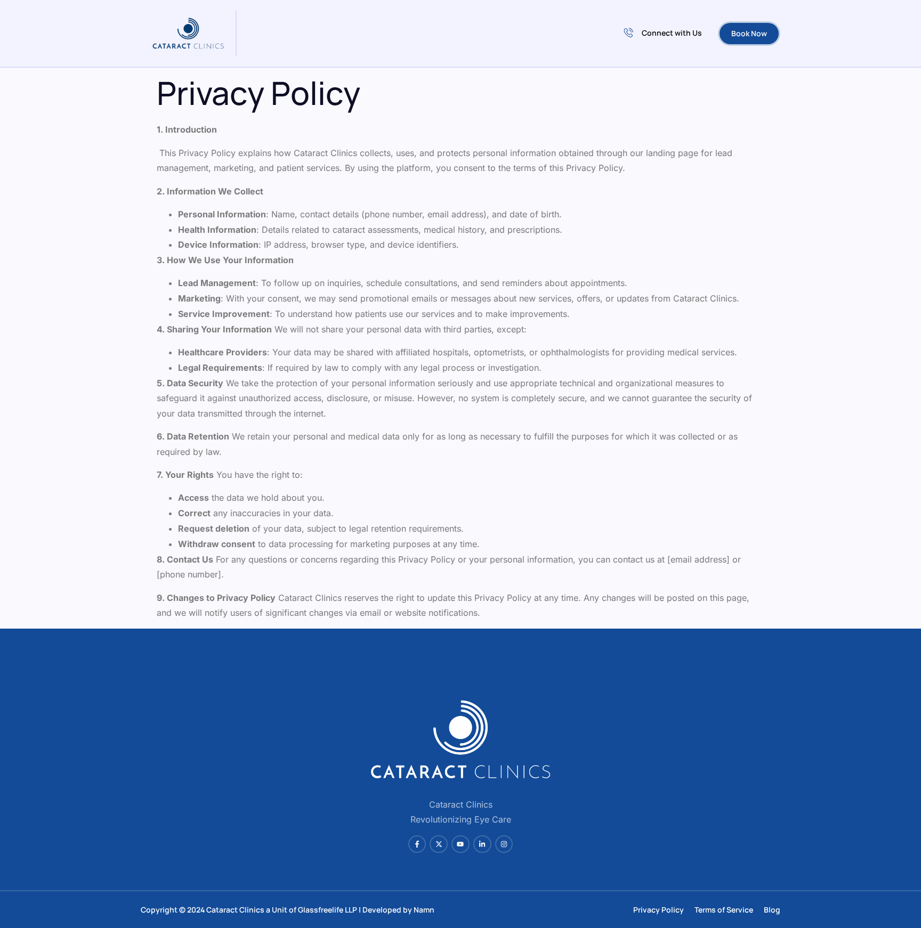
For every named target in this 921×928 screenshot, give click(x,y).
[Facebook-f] (417, 844)
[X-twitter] (439, 844)
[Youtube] (460, 844)
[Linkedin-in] (482, 844)
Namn (424, 910)
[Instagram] (504, 844)
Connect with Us (672, 33)
